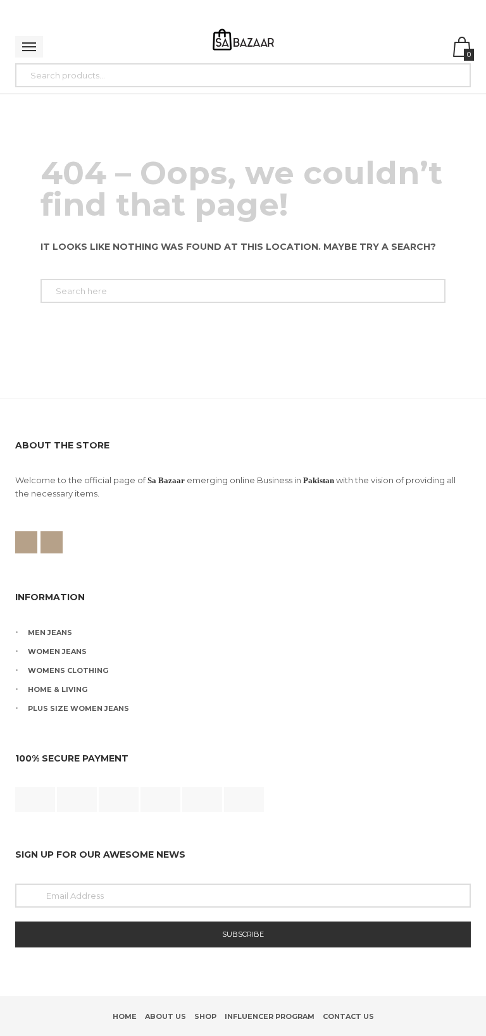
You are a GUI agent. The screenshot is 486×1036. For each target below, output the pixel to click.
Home (125, 1016)
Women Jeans (57, 651)
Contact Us (348, 1016)
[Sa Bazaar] (243, 41)
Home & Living (57, 689)
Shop (205, 1016)
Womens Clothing (68, 670)
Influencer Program (270, 1016)
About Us (165, 1016)
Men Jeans (50, 632)
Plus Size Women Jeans (78, 708)
